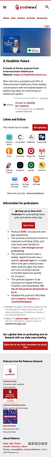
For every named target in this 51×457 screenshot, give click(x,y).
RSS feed (36, 184)
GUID (23, 231)
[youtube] (39, 444)
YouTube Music (25, 185)
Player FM (31, 156)
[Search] (47, 8)
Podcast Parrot (9, 171)
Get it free (28, 225)
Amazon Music (9, 143)
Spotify (31, 170)
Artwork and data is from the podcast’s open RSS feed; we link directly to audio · (29, 98)
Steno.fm (42, 170)
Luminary (20, 156)
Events (21, 18)
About (24, 446)
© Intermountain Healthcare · (31, 98)
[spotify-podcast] (33, 52)
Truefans (32, 298)
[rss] (46, 444)
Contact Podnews (32, 449)
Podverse (20, 170)
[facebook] (33, 444)
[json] (43, 444)
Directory (42, 18)
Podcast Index (42, 157)
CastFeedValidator (21, 301)
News (6, 18)
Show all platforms (35, 193)
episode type (27, 260)
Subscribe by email (14, 185)
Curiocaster (20, 142)
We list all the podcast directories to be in (29, 289)
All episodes (40, 127)
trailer (14, 257)
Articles (31, 18)
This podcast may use (30, 110)
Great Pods (42, 142)
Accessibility (16, 449)
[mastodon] (30, 444)
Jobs (13, 18)
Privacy (6, 449)
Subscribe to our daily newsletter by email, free (25, 346)
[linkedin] (36, 444)
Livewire (21, 298)
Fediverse (31, 142)
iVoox (9, 156)
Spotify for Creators (25, 104)
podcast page (22, 318)
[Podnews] (17, 7)
